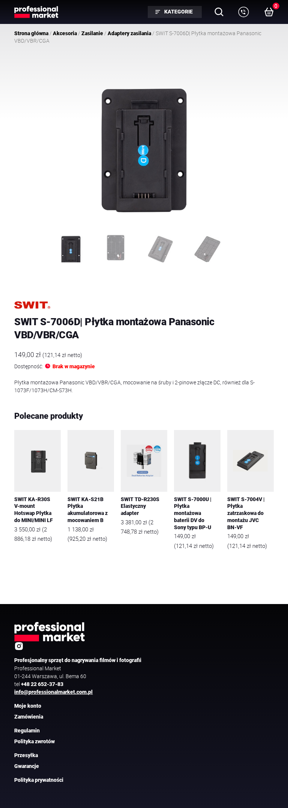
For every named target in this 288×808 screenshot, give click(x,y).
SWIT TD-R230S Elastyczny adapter (140, 506)
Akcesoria (65, 33)
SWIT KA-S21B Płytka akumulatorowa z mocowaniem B (88, 510)
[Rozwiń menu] (244, 12)
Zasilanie (92, 33)
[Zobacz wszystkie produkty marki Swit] (32, 305)
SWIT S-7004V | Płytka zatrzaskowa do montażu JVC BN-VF (246, 513)
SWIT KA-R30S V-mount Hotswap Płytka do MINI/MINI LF (33, 510)
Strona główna (31, 33)
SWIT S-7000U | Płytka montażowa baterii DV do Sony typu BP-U (193, 513)
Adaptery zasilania (129, 33)
